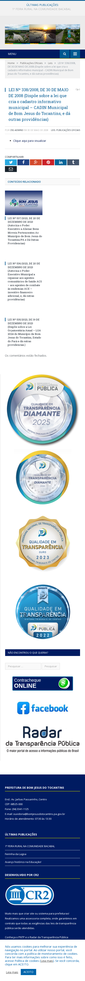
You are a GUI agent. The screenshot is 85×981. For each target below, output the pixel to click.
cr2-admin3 (16, 130)
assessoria (32, 918)
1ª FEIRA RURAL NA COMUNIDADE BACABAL (30, 846)
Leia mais (47, 960)
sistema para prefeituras (54, 913)
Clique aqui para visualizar (29, 141)
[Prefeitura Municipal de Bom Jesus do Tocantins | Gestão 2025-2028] (42, 33)
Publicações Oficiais (68, 130)
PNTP (21, 937)
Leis (53, 130)
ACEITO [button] (28, 972)
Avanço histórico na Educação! (23, 862)
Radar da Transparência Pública (49, 937)
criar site (29, 913)
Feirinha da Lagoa (41, 9)
